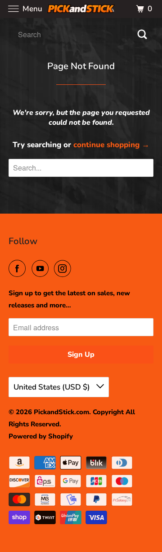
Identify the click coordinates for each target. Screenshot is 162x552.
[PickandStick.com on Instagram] (64, 269)
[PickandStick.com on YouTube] (42, 269)
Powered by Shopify (41, 436)
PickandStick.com (61, 411)
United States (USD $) (53, 387)
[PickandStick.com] (81, 9)
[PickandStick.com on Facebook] (19, 269)
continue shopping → (111, 145)
